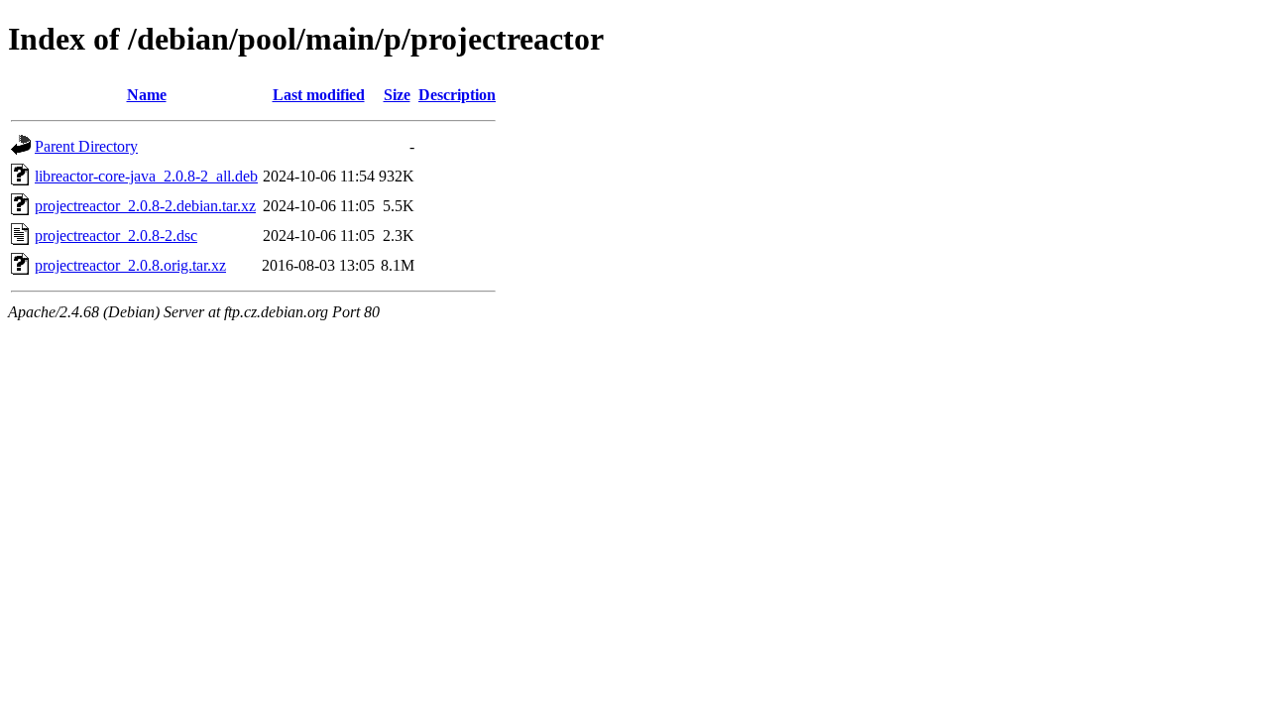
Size (397, 94)
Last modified (319, 94)
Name (147, 94)
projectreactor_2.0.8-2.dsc (116, 235)
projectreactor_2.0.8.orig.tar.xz (130, 265)
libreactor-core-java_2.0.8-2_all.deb (146, 176)
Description (457, 94)
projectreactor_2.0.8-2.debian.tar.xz (145, 205)
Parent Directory (86, 146)
